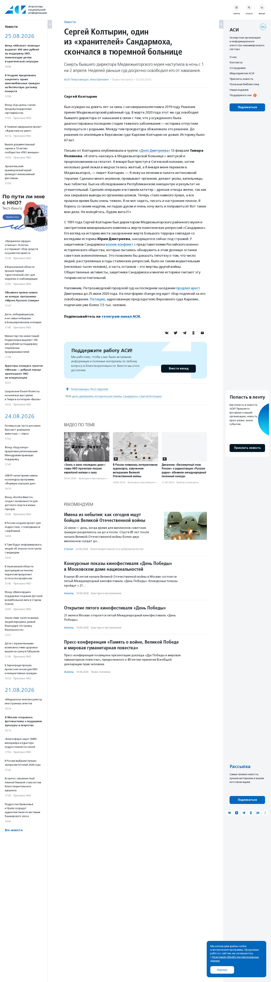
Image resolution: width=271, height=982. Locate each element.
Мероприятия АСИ (242, 73)
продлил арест (188, 288)
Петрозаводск (80, 389)
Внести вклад (178, 368)
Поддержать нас (241, 95)
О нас (233, 57)
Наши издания (239, 89)
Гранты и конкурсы (187, 482)
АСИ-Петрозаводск (76, 79)
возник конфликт (119, 244)
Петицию (97, 299)
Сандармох (130, 396)
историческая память (108, 396)
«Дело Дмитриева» (154, 150)
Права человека (122, 79)
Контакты (236, 62)
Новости (70, 22)
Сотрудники (238, 67)
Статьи (68, 548)
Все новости (13, 830)
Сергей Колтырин (150, 396)
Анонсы (69, 593)
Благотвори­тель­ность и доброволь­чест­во (117, 548)
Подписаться (247, 107)
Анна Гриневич (99, 79)
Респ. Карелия (99, 389)
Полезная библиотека (244, 84)
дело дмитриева (82, 396)
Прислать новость (241, 78)
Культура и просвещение (93, 478)
